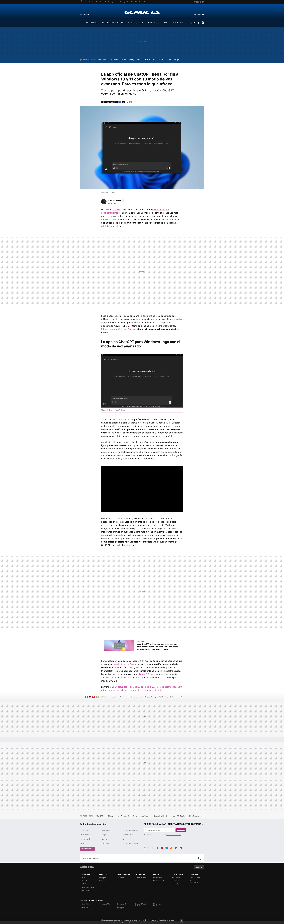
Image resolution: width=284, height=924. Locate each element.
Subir (197, 867)
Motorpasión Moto (159, 881)
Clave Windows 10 (123, 816)
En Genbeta (141, 641)
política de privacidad (173, 835)
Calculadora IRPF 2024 (162, 816)
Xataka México (86, 904)
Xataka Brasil (85, 907)
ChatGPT (116, 209)
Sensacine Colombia (120, 908)
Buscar (200, 858)
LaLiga (176, 60)
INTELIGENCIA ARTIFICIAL (113, 23)
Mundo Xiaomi (85, 890)
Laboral (104, 839)
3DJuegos (102, 878)
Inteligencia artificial (135, 697)
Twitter (190, 22)
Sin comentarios (110, 102)
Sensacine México (123, 904)
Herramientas (85, 835)
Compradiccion (177, 884)
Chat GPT (99, 816)
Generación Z (114, 60)
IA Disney (109, 816)
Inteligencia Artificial (130, 843)
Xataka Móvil (85, 881)
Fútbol (169, 60)
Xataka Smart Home (87, 887)
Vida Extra (102, 881)
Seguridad (105, 835)
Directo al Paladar (141, 878)
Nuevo (197, 15)
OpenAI (149, 697)
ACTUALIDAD (91, 23)
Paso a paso (85, 830)
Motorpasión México (157, 905)
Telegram (202, 22)
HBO (138, 60)
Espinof (119, 881)
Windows (123, 697)
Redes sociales (86, 839)
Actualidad (113, 697)
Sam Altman (102, 60)
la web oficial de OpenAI (125, 664)
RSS (171, 847)
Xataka (83, 878)
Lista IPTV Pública (179, 816)
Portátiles (147, 60)
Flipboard (194, 22)
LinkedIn (180, 847)
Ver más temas (87, 849)
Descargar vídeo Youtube (142, 816)
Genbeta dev (128, 835)
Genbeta (142, 12)
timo (124, 839)
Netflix (83, 843)
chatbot (170, 697)
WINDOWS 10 (153, 23)
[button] (116, 200)
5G (154, 60)
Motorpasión (157, 878)
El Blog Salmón (195, 878)
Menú (86, 15)
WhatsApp (105, 843)
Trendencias (176, 878)
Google (161, 60)
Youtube (162, 847)
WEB (165, 23)
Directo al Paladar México (141, 905)
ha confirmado (120, 419)
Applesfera (84, 884)
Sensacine (120, 878)
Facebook (198, 22)
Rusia (124, 60)
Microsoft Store (145, 674)
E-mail (130, 102)
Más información (158, 922)
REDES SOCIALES (135, 23)
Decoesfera (175, 881)
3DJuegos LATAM (105, 904)
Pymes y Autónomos (194, 881)
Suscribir (181, 830)
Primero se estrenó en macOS (116, 329)
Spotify (131, 60)
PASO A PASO (177, 23)
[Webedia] (87, 866)
